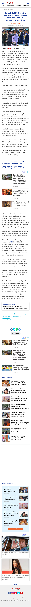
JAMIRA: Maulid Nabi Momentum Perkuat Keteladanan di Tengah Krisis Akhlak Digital (11, 513)
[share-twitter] (14, 329)
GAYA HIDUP (6, 316)
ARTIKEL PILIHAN (7, 314)
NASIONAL (16, 316)
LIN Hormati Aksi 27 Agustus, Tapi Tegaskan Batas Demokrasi (10, 497)
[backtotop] (15, 585)
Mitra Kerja (15, 598)
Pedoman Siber (14, 597)
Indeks (18, 6)
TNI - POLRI (6, 319)
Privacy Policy (22, 597)
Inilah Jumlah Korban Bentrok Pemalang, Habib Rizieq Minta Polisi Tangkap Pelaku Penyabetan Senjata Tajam (15, 307)
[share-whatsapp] (17, 329)
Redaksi (7, 597)
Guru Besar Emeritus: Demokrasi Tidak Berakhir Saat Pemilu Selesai (11, 489)
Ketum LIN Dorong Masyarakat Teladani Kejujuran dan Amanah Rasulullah (11, 521)
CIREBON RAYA (20, 314)
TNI (12, 242)
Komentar (16, 333)
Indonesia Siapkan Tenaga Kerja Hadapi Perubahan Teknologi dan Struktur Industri (11, 505)
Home (3, 6)
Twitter (19, 595)
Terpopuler (10, 6)
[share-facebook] (11, 329)
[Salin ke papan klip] (19, 329)
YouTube (22, 595)
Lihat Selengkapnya (15, 529)
